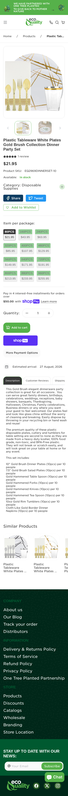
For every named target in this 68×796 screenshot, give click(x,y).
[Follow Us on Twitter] (47, 786)
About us (12, 610)
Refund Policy (17, 664)
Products (29, 36)
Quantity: (11, 313)
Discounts (13, 703)
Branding (12, 725)
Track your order (20, 624)
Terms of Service (20, 657)
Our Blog (12, 617)
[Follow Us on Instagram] (57, 786)
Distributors (15, 632)
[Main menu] (5, 22)
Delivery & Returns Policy (29, 649)
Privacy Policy (17, 671)
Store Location (18, 732)
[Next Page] (60, 128)
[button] (62, 186)
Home (7, 36)
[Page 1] (23, 128)
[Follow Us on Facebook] (36, 786)
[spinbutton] (38, 313)
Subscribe (52, 766)
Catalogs (12, 710)
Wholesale (14, 718)
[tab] (23, 128)
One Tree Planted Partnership (34, 678)
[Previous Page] (8, 128)
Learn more (49, 301)
